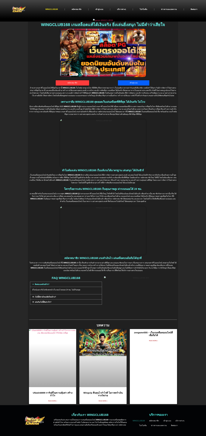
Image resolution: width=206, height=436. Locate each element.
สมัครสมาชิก (77, 9)
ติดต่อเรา (194, 9)
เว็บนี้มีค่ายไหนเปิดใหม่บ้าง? (45, 297)
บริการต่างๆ (121, 9)
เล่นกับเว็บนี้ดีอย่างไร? (43, 302)
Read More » (52, 401)
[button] (66, 284)
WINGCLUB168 (51, 9)
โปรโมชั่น (143, 9)
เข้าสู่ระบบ (99, 9)
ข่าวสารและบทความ (169, 9)
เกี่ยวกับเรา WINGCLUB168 (90, 414)
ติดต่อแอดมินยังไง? (42, 284)
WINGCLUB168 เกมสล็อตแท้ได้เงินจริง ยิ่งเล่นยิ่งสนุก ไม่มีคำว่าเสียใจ (103, 24)
